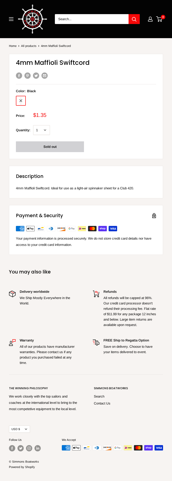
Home (13, 46)
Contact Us (102, 403)
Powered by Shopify (22, 467)
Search (99, 396)
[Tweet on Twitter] (36, 75)
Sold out (50, 147)
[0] (159, 19)
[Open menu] (11, 19)
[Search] (134, 19)
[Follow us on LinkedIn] (37, 448)
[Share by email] (44, 75)
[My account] (150, 19)
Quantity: (23, 130)
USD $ (15, 429)
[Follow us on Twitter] (20, 448)
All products (29, 46)
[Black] (21, 101)
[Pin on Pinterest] (27, 75)
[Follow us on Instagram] (29, 448)
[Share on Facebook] (19, 75)
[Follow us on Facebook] (12, 448)
